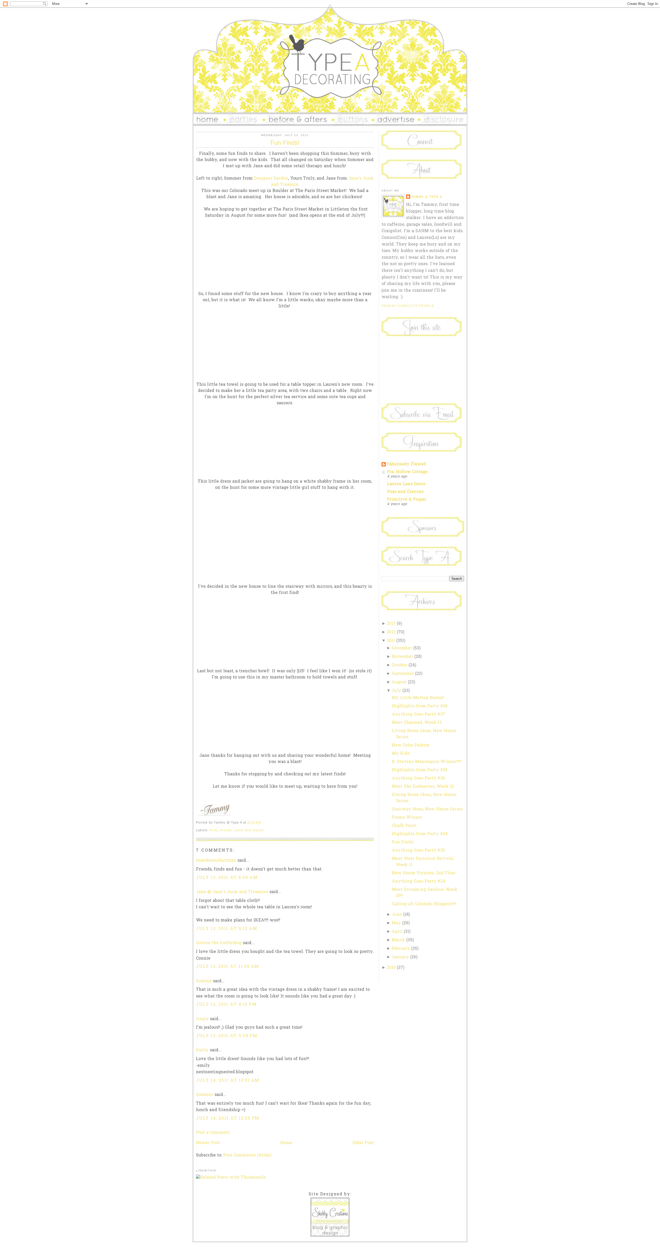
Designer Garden (271, 178)
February (401, 949)
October (399, 665)
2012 (391, 632)
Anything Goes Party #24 (418, 881)
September (403, 674)
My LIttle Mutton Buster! (418, 698)
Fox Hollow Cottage (407, 472)
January (400, 957)
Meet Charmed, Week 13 (417, 723)
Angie (202, 1019)
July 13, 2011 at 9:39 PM (226, 1036)
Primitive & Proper (406, 500)
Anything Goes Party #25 (418, 851)
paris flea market (249, 830)
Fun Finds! (285, 142)
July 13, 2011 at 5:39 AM (227, 878)
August (399, 682)
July (396, 691)
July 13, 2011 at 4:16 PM (226, 1005)
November (402, 657)
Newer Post (208, 1143)
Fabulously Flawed (406, 464)
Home (286, 1143)
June (397, 915)
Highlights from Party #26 (420, 706)
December (402, 648)
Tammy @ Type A (426, 197)
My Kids (401, 754)
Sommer (204, 1095)
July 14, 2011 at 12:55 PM (227, 1118)
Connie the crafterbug (219, 943)
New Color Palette (411, 745)
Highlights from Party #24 (420, 834)
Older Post (363, 1143)
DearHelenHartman (216, 861)
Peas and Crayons (405, 492)
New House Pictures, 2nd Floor (424, 873)
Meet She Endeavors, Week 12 (423, 787)
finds (214, 830)
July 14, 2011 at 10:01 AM (227, 1081)
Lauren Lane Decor (406, 484)
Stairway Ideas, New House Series (427, 809)
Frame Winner (407, 818)
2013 (391, 624)
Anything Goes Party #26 (418, 778)
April (397, 932)
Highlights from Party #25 (420, 770)
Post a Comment (213, 1133)
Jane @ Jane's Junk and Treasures (232, 892)
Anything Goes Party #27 (418, 714)
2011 (391, 641)
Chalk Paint (404, 826)
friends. (226, 830)
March (398, 940)
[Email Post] (262, 822)
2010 (391, 968)
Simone (204, 981)
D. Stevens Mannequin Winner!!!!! (426, 762)
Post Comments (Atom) (247, 1155)
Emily (202, 1050)
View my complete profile (408, 306)
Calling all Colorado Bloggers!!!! (424, 904)
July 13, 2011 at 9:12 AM (226, 929)
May (396, 923)
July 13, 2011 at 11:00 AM (227, 967)
